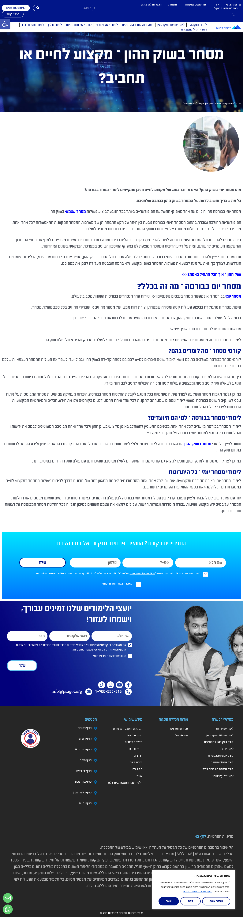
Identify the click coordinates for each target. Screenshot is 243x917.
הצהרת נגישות (133, 735)
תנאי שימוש (135, 749)
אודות (216, 4)
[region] (193, 889)
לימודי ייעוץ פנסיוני (107, 25)
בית (239, 103)
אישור (168, 901)
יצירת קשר (136, 762)
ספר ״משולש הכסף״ (226, 8)
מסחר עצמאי (75, 212)
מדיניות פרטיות (133, 742)
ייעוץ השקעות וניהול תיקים (137, 25)
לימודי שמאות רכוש (32, 25)
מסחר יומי (233, 296)
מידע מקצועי (233, 4)
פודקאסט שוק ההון (195, 4)
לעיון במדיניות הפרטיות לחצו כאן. (197, 891)
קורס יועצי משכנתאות (79, 25)
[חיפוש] (38, 8)
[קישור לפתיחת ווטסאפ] (8, 898)
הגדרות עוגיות (216, 901)
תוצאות (172, 4)
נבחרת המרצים (179, 728)
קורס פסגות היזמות (222, 762)
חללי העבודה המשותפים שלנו (125, 783)
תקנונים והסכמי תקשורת (127, 728)
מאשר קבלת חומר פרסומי (117, 583)
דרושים (138, 756)
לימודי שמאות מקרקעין (171, 25)
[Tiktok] (101, 684)
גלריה (139, 776)
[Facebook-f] (128, 684)
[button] (5, 24)
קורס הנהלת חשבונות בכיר (218, 769)
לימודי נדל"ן (55, 25)
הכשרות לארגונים (151, 4)
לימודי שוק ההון (198, 25)
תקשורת (137, 769)
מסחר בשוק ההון (197, 444)
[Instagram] (110, 684)
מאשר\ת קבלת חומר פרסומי (109, 656)
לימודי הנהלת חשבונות (194, 29)
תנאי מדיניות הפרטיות (142, 573)
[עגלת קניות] (234, 14)
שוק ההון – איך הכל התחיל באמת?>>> (211, 275)
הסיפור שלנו (181, 735)
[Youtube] (119, 684)
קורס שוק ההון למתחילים (219, 742)
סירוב (190, 901)
